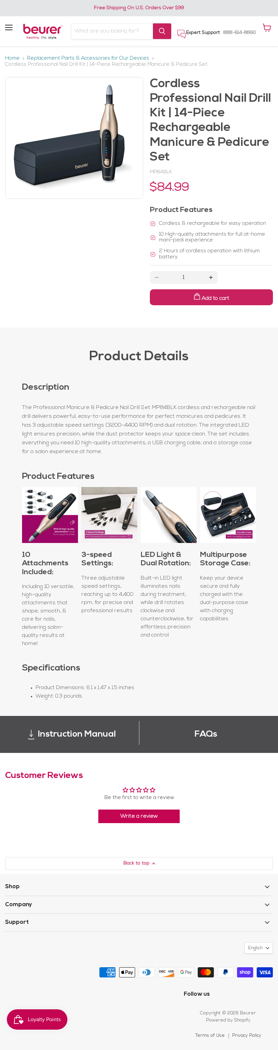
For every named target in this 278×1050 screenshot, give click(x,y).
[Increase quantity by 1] (211, 277)
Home (12, 58)
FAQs (206, 734)
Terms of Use (210, 1035)
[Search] (162, 31)
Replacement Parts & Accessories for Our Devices (88, 58)
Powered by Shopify (228, 1020)
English (255, 948)
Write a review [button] (139, 816)
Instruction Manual (77, 734)
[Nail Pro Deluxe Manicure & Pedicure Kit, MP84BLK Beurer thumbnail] (15, 87)
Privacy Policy (246, 1035)
